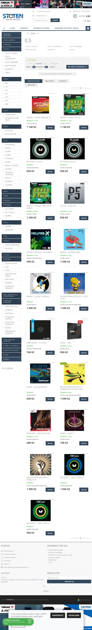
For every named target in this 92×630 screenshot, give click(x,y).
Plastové (9, 130)
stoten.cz (7, 564)
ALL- (6, 87)
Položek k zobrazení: (77, 67)
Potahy (6, 49)
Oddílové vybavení (7, 301)
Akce (30, 64)
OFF (6, 100)
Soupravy (9, 158)
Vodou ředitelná (12, 245)
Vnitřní (8, 226)
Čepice (8, 178)
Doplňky (8, 185)
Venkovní (9, 230)
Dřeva (5, 79)
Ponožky (9, 181)
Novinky (5, 573)
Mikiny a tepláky (12, 165)
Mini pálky (9, 279)
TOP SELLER (54, 64)
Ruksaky (6, 200)
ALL (6, 90)
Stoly (5, 222)
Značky (6, 359)
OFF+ (7, 104)
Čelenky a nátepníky (9, 173)
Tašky (5, 196)
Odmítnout (57, 615)
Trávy (7, 73)
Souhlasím (74, 615)
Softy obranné (11, 62)
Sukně (7, 155)
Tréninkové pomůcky (10, 332)
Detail (50, 128)
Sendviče (9, 69)
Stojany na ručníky (9, 318)
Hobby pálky (10, 115)
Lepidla (6, 241)
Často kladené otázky (55, 550)
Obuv (5, 191)
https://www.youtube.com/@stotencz (16, 567)
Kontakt (24, 28)
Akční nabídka (9, 40)
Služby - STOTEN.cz (11, 346)
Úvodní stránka (4, 28)
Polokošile (10, 144)
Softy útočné (11, 53)
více (44, 586)
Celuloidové (10, 134)
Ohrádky (8, 310)
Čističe (6, 255)
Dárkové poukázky (11, 350)
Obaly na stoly (11, 306)
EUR (88, 21)
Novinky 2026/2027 (7, 35)
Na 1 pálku (9, 212)
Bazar (5, 355)
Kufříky (8, 216)
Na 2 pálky (9, 209)
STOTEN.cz (7, 561)
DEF (6, 83)
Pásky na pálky (11, 263)
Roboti (8, 328)
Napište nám (52, 560)
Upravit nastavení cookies (40, 600)
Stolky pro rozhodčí (9, 323)
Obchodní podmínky (55, 552)
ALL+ (7, 93)
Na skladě (32, 60)
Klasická (8, 248)
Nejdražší (62, 81)
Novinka (39, 64)
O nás (12, 28)
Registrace (86, 11)
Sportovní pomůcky (9, 287)
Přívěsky (8, 283)
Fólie (7, 270)
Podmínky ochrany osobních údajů (60, 555)
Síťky (5, 236)
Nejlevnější (49, 81)
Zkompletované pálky (12, 119)
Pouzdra (7, 205)
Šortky (8, 151)
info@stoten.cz (9, 551)
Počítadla (9, 313)
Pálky (5, 110)
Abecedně (31, 85)
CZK (85, 21)
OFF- (7, 97)
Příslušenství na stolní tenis (10, 295)
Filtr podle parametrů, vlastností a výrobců (56, 74)
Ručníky (8, 169)
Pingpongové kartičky (9, 340)
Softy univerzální (10, 58)
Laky (7, 267)
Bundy (8, 162)
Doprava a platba (41, 28)
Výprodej (7, 45)
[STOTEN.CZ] (15, 17)
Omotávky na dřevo (10, 275)
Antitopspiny (10, 66)
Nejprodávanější (33, 81)
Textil (5, 140)
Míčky (5, 126)
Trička (7, 148)
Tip (46, 64)
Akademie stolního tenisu (66, 28)
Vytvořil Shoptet (85, 600)
